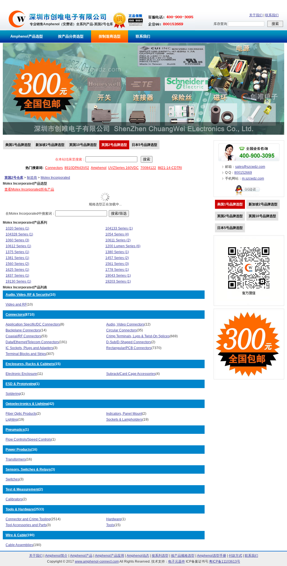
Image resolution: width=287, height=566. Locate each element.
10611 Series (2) (118, 240)
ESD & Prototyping (20, 384)
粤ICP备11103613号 (224, 561)
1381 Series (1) (17, 258)
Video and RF (16, 304)
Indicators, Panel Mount (124, 414)
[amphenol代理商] (17, 29)
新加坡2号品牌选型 (50, 145)
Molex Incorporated (55, 178)
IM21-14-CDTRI (170, 168)
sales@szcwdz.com (250, 167)
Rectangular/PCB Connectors (128, 348)
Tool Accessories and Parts (26, 525)
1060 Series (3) (17, 240)
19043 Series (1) (118, 276)
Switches (12, 479)
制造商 (32, 178)
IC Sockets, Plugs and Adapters (29, 348)
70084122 (148, 168)
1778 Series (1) (117, 270)
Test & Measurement (22, 489)
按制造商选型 (110, 36)
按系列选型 (160, 556)
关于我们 (256, 15)
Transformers (16, 459)
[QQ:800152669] (249, 196)
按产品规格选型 (183, 556)
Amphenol (99, 168)
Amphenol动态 (138, 556)
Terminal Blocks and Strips (26, 354)
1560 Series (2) (17, 264)
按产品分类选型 (71, 36)
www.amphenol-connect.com (97, 561)
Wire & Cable (16, 535)
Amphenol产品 (81, 556)
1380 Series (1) (117, 252)
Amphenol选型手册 (211, 556)
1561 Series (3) (117, 264)
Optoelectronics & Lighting (27, 404)
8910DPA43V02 (76, 168)
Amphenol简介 (56, 556)
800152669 (243, 173)
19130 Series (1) (18, 281)
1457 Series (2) (117, 258)
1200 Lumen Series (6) (122, 246)
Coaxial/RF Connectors (23, 336)
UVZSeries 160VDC (123, 168)
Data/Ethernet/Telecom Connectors (32, 342)
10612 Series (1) (18, 246)
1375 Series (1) (17, 252)
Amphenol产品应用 (109, 556)
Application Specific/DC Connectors (33, 324)
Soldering (13, 394)
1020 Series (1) (17, 228)
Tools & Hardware (20, 509)
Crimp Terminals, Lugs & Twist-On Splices (138, 336)
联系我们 (272, 15)
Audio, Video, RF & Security (27, 295)
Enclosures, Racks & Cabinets (30, 364)
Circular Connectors (121, 330)
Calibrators (14, 499)
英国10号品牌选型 (83, 145)
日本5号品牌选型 (144, 145)
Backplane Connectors (23, 330)
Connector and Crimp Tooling (28, 519)
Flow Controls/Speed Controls (28, 439)
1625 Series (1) (17, 270)
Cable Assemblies (19, 545)
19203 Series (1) (118, 281)
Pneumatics (15, 430)
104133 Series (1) (119, 228)
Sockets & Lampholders (124, 419)
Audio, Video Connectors (125, 324)
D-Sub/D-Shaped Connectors (128, 342)
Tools (110, 525)
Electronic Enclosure (21, 374)
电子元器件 (176, 561)
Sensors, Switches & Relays (28, 469)
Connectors (54, 168)
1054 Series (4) (117, 234)
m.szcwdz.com (253, 178)
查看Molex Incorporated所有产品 (29, 189)
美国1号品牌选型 (18, 145)
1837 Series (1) (17, 276)
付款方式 (235, 556)
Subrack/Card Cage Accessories (131, 374)
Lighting (12, 419)
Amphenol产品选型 (26, 36)
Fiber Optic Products (21, 414)
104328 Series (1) (19, 234)
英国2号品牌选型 (114, 145)
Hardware (113, 519)
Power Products (18, 450)
